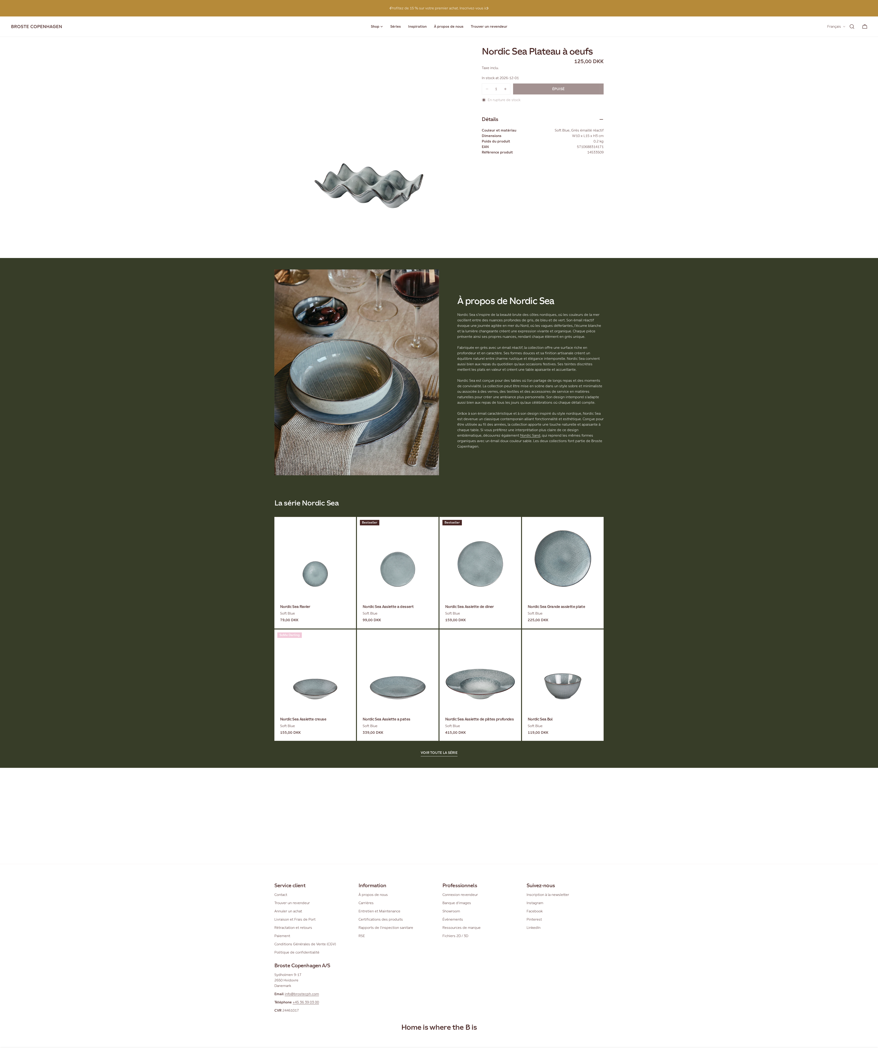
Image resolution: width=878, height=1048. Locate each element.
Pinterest (534, 919)
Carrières (366, 903)
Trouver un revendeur (292, 903)
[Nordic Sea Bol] (562, 670)
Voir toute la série (439, 753)
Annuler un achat (288, 911)
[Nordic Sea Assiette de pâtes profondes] (480, 670)
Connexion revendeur (460, 895)
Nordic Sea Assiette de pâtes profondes (479, 719)
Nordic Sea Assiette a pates (386, 719)
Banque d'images (456, 903)
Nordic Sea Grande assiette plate (556, 607)
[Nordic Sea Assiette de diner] (480, 557)
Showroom (451, 911)
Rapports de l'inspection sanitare (386, 928)
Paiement (282, 936)
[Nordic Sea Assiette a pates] (397, 670)
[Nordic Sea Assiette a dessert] (397, 557)
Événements (452, 919)
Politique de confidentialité (296, 952)
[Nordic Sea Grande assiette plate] (562, 557)
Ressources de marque (461, 928)
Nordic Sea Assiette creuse (303, 719)
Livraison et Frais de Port (295, 919)
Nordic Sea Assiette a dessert (388, 607)
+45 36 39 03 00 (306, 1002)
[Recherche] (852, 26)
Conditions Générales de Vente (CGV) (305, 944)
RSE (362, 936)
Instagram (535, 903)
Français (834, 26)
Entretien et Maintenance (379, 911)
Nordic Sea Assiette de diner (469, 607)
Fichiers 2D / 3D (455, 936)
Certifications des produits (381, 919)
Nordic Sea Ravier (295, 607)
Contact (280, 895)
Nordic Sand (530, 435)
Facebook (535, 911)
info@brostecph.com (302, 994)
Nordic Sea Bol (540, 719)
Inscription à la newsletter (548, 895)
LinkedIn (534, 928)
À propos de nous (373, 895)
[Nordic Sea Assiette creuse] (315, 670)
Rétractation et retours (293, 928)
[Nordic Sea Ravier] (315, 557)
